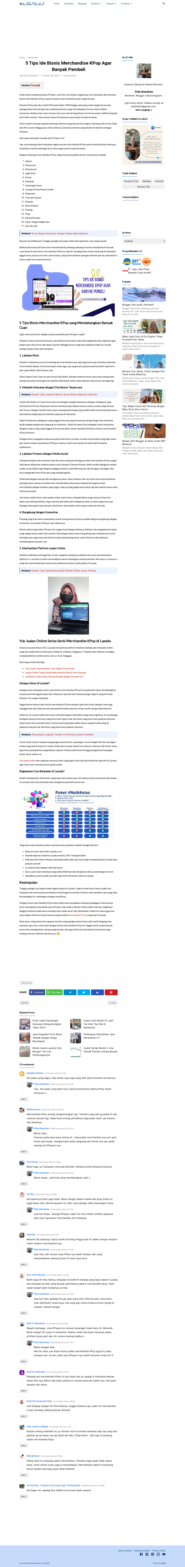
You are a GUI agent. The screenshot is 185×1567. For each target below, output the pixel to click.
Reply (24, 1099)
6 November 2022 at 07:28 (62, 1084)
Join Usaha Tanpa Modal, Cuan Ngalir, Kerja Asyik (49, 668)
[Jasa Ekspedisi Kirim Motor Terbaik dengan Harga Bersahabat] (24, 1038)
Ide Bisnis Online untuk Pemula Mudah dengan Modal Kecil (54, 676)
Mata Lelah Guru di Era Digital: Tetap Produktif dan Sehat (142, 338)
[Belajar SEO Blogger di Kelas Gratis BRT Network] (144, 437)
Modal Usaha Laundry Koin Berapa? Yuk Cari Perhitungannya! (47, 1051)
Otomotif (159, 181)
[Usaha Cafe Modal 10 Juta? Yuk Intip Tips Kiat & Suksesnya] (75, 1024)
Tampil (35, 85)
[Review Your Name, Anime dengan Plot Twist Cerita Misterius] (144, 367)
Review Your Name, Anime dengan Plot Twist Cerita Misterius (143, 373)
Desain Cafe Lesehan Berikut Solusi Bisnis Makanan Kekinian (64, 394)
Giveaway (68, 3)
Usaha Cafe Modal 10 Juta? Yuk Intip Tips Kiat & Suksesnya (98, 1024)
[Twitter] (83, 992)
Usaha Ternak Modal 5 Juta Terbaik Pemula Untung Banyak (100, 1050)
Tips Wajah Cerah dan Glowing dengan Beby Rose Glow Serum (143, 408)
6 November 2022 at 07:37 (62, 1342)
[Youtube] (164, 1554)
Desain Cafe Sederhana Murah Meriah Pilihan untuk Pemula (64, 570)
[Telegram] (70, 992)
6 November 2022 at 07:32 (62, 1209)
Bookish (95, 3)
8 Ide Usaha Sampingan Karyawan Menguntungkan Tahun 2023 (47, 1024)
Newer (24, 1003)
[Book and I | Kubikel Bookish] (32, 3)
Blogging (82, 3)
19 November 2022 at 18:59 (93, 1485)
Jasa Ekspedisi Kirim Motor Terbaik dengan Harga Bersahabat (47, 1038)
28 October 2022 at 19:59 (46, 1194)
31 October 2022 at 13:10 (60, 1427)
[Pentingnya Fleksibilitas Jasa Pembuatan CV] (75, 1038)
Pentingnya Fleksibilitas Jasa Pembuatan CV (99, 1036)
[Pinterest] (111, 992)
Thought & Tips (131, 181)
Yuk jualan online (27, 760)
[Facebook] (141, 1554)
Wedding (147, 181)
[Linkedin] (97, 992)
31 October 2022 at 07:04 (57, 1372)
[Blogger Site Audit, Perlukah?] (144, 300)
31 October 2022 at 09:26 (64, 1401)
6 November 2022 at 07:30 (62, 1128)
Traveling (125, 3)
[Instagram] (158, 1554)
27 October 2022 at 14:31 (55, 1073)
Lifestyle (110, 3)
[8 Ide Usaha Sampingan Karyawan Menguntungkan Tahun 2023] (24, 1024)
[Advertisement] (92, 31)
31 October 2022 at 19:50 (51, 1456)
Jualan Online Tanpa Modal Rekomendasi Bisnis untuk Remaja (55, 672)
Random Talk (143, 186)
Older (112, 1003)
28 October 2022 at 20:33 (47, 1235)
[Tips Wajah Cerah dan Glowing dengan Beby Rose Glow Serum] (144, 402)
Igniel (163, 1563)
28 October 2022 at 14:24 (50, 1162)
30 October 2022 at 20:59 (56, 1323)
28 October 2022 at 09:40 (52, 1110)
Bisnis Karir (27, 983)
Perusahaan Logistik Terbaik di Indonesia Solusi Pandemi (63, 734)
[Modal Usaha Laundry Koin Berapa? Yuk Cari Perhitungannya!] (24, 1051)
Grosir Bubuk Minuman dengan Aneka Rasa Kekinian (60, 233)
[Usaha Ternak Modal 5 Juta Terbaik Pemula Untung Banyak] (75, 1051)
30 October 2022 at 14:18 (57, 1275)
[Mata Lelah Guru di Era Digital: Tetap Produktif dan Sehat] (144, 332)
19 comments (69, 75)
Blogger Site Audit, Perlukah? (138, 304)
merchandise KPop (77, 915)
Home (56, 3)
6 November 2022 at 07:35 (62, 1294)
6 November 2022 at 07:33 (62, 1250)
